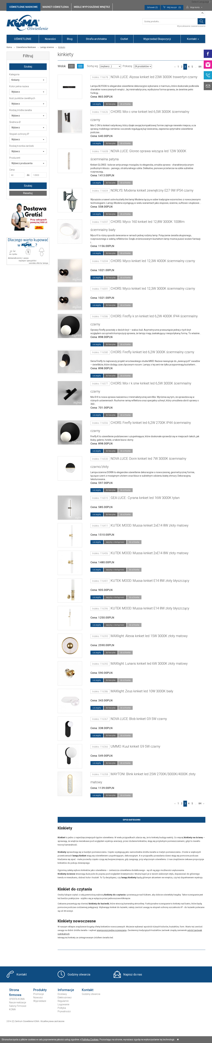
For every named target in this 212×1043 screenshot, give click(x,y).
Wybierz (15, 91)
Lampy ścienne (47, 47)
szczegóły (97, 104)
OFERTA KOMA (17, 999)
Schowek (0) (152, 7)
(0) (174, 7)
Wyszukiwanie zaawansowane (191, 26)
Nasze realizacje (17, 1002)
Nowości (50, 39)
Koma (9, 47)
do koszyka (110, 104)
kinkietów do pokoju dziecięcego (74, 863)
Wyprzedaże (39, 1001)
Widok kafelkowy (71, 66)
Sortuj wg (92, 66)
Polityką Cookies (90, 1039)
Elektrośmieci (65, 997)
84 (200, 66)
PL (203, 13)
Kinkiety (15, 80)
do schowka (125, 104)
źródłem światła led (103, 937)
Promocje (38, 994)
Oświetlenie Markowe (26, 47)
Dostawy (62, 994)
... (195, 66)
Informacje (66, 990)
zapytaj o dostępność (115, 542)
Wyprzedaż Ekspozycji (157, 39)
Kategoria (14, 74)
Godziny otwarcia (79, 974)
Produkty (40, 990)
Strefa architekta (96, 39)
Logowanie (63, 1004)
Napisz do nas (132, 974)
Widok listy (80, 66)
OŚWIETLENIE (22, 39)
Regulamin (63, 1001)
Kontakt (192, 39)
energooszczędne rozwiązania (112, 930)
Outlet (124, 39)
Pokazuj (127, 66)
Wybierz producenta (21, 163)
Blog (70, 39)
